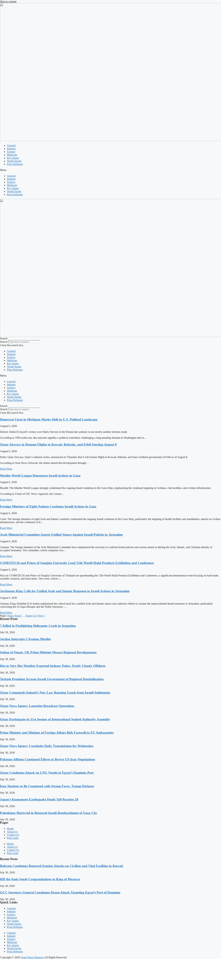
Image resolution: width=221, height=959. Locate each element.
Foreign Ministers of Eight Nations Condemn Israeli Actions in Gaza (48, 506)
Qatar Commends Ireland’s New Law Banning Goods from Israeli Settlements (55, 692)
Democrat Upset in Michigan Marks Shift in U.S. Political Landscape (48, 419)
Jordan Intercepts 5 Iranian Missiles (25, 639)
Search (3, 341)
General (11, 145)
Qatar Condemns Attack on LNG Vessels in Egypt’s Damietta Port (47, 772)
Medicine (12, 154)
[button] (110, 170)
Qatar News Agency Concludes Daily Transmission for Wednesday (47, 746)
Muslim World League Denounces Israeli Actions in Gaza (40, 475)
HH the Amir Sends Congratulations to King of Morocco (40, 879)
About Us (12, 831)
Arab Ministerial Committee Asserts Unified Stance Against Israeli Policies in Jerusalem (61, 534)
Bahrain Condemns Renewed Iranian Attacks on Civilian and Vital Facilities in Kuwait (61, 866)
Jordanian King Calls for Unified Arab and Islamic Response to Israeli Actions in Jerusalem (64, 591)
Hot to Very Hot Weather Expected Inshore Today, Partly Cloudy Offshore (52, 666)
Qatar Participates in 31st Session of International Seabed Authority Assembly (55, 719)
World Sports (14, 161)
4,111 (31, 615)
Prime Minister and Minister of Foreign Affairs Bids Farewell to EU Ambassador (57, 732)
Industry (11, 148)
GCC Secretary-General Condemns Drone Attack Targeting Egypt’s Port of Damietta (60, 892)
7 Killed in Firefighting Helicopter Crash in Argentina (38, 626)
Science (11, 151)
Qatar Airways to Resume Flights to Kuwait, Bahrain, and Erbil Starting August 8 (58, 444)
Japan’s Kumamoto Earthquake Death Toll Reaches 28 (39, 799)
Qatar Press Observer (32, 957)
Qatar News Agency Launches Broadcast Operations (37, 706)
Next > (41, 615)
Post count (12, 837)
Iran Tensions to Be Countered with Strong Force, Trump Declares (47, 786)
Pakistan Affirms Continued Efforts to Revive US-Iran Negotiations (47, 759)
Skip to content (8, 1)
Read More (6, 468)
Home (10, 828)
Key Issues (13, 157)
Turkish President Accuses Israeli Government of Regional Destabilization (52, 679)
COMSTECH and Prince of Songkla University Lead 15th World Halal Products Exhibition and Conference (77, 563)
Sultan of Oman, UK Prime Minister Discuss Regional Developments (48, 652)
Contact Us (13, 834)
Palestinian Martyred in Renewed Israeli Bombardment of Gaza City (48, 813)
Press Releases (15, 164)
